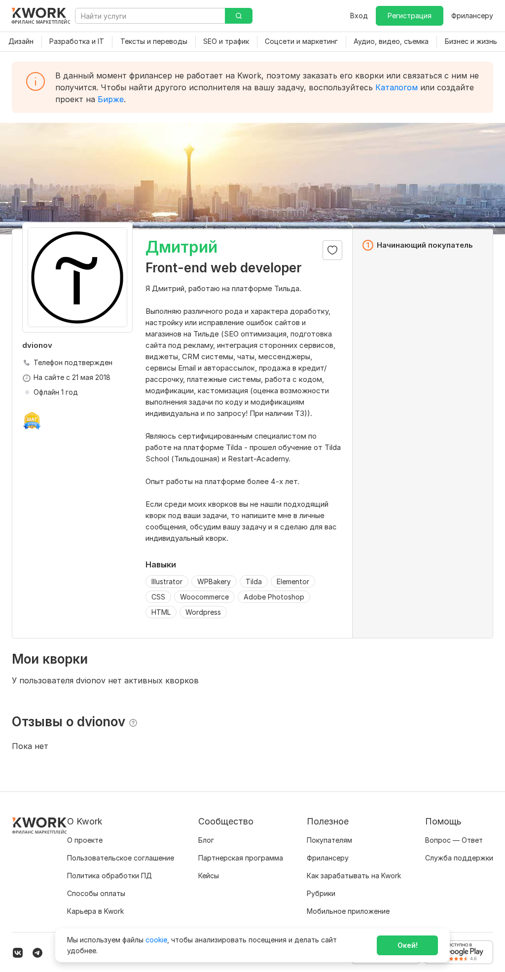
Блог (206, 840)
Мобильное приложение (348, 911)
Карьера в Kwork (95, 911)
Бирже (111, 99)
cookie (156, 939)
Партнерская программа (240, 858)
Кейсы (208, 875)
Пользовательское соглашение (120, 858)
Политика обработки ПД (109, 875)
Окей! (407, 945)
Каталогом (396, 87)
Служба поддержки (459, 858)
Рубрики (321, 893)
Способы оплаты (96, 893)
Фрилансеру (472, 15)
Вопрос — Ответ (454, 840)
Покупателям (329, 840)
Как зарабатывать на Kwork (354, 875)
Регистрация (410, 15)
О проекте (85, 840)
